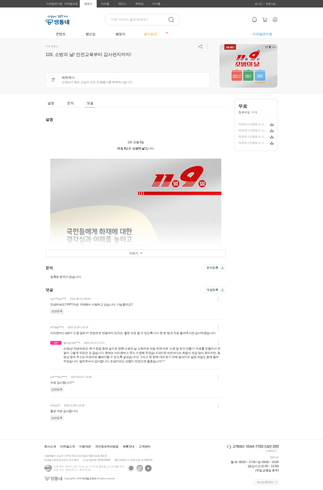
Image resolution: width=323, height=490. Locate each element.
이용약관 (85, 446)
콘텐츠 (61, 34)
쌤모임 (91, 34)
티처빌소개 (67, 446)
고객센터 (144, 446)
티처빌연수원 (54, 3)
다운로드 (271, 124)
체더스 (122, 3)
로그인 (258, 3)
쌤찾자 (120, 34)
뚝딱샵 (139, 3)
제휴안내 (128, 446)
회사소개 (50, 446)
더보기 (133, 253)
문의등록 (212, 267)
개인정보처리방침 (106, 446)
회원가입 (271, 3)
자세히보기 (271, 451)
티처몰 (105, 3)
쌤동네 (88, 3)
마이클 (156, 3)
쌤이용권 (154, 34)
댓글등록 (212, 289)
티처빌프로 (71, 3)
